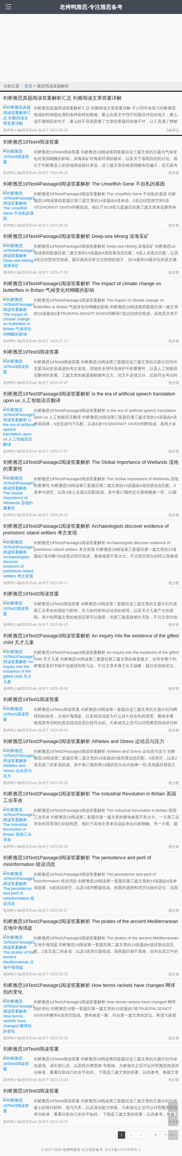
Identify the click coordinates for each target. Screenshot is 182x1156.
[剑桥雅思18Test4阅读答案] (17, 1069)
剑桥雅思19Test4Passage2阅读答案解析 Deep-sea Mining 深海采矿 (76, 236)
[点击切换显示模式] (173, 1107)
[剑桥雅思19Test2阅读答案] (17, 614)
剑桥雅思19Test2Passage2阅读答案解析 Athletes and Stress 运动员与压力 (83, 741)
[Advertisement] (91, 47)
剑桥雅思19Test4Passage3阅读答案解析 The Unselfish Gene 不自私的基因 (84, 184)
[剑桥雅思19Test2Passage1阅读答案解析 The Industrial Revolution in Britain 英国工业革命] (19, 840)
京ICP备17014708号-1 (122, 1150)
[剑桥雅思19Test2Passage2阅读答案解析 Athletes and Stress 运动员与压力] (19, 776)
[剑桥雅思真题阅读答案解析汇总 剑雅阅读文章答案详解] (17, 123)
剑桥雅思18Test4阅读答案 (31, 1049)
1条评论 (172, 130)
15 (155, 1135)
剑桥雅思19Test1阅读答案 (31, 699)
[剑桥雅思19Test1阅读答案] (17, 719)
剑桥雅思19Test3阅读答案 (31, 352)
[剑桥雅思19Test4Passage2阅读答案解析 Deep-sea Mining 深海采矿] (19, 265)
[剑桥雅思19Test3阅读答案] (17, 372)
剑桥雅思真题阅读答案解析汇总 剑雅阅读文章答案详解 (62, 98)
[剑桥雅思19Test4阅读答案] (17, 162)
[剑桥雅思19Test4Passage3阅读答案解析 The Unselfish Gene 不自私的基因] (19, 218)
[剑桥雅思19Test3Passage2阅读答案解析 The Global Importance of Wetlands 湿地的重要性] (19, 508)
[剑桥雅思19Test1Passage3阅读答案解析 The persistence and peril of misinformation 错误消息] (19, 903)
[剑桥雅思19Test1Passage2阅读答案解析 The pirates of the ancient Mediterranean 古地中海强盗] (19, 967)
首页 (28, 86)
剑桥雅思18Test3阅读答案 (31, 1091)
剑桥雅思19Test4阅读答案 (31, 142)
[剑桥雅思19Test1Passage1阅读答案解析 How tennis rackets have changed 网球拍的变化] (19, 1031)
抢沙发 (173, 173)
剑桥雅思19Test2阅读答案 (31, 594)
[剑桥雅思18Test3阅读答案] (17, 1111)
